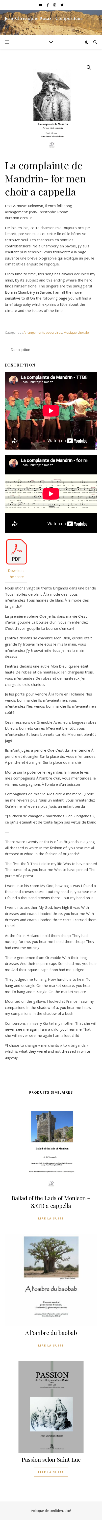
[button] (88, 67)
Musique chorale (76, 332)
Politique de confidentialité (51, 1510)
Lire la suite (51, 1218)
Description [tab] (20, 349)
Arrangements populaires (43, 332)
